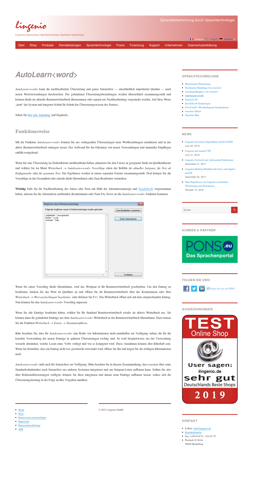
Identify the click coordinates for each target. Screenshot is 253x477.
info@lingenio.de (202, 428)
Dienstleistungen (70, 45)
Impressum (23, 421)
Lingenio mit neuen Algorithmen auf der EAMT (209, 141)
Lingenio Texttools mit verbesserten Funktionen (209, 160)
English (214, 39)
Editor (193, 111)
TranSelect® (145, 189)
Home (21, 409)
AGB (20, 429)
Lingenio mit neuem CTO (198, 150)
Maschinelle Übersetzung (198, 83)
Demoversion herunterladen (32, 417)
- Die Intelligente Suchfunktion (207, 107)
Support (154, 45)
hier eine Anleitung (39, 115)
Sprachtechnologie (98, 45)
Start (21, 45)
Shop (33, 45)
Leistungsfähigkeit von (201, 91)
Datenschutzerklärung (202, 45)
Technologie (197, 103)
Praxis (120, 45)
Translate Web (192, 115)
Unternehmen (174, 45)
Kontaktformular (193, 432)
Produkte (48, 45)
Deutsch (228, 39)
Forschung (137, 45)
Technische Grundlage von (203, 87)
